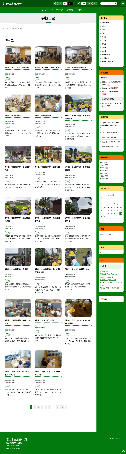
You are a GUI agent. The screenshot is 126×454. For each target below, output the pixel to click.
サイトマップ (115, 438)
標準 (83, 3)
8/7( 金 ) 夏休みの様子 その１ (110, 147)
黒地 (70, 3)
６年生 (104, 44)
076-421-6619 (15, 445)
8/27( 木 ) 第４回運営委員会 (109, 132)
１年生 (104, 26)
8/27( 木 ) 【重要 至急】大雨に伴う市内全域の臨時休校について (110, 125)
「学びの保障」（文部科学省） (109, 288)
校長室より (105, 58)
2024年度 (104, 168)
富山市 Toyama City (108, 279)
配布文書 (70, 10)
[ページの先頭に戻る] (123, 451)
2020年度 (104, 178)
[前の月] (100, 195)
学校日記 (59, 10)
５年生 (104, 40)
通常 (59, 3)
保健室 (104, 47)
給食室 (104, 51)
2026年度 (104, 162)
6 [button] (49, 407)
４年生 (104, 37)
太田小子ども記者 (107, 62)
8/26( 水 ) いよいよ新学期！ (108, 137)
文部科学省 (104, 271)
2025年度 (104, 165)
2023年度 (104, 170)
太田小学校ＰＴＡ (107, 54)
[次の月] (121, 195)
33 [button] (62, 407)
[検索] (115, 4)
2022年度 (104, 173)
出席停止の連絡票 (109, 88)
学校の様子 (105, 22)
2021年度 (104, 176)
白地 (65, 3)
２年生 (104, 30)
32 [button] (57, 407)
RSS (105, 299)
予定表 (80, 10)
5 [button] (45, 407)
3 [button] (38, 407)
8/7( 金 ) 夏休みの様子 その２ (110, 142)
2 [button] (34, 407)
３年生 (104, 33)
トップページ (48, 10)
